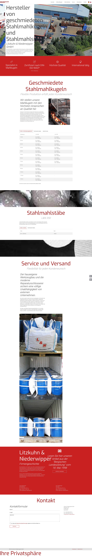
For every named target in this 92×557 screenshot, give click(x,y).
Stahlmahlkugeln (59, 2)
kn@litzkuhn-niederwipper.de (63, 490)
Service (73, 2)
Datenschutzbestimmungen (22, 523)
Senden (14, 526)
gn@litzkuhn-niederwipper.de (27, 490)
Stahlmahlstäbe (67, 2)
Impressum (74, 549)
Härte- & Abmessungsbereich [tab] (26, 131)
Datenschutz (80, 549)
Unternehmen (79, 2)
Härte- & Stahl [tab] (23, 227)
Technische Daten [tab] (37, 131)
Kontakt (85, 2)
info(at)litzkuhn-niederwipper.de (69, 514)
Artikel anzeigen (60, 471)
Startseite (52, 2)
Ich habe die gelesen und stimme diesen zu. (25, 523)
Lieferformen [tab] (45, 131)
